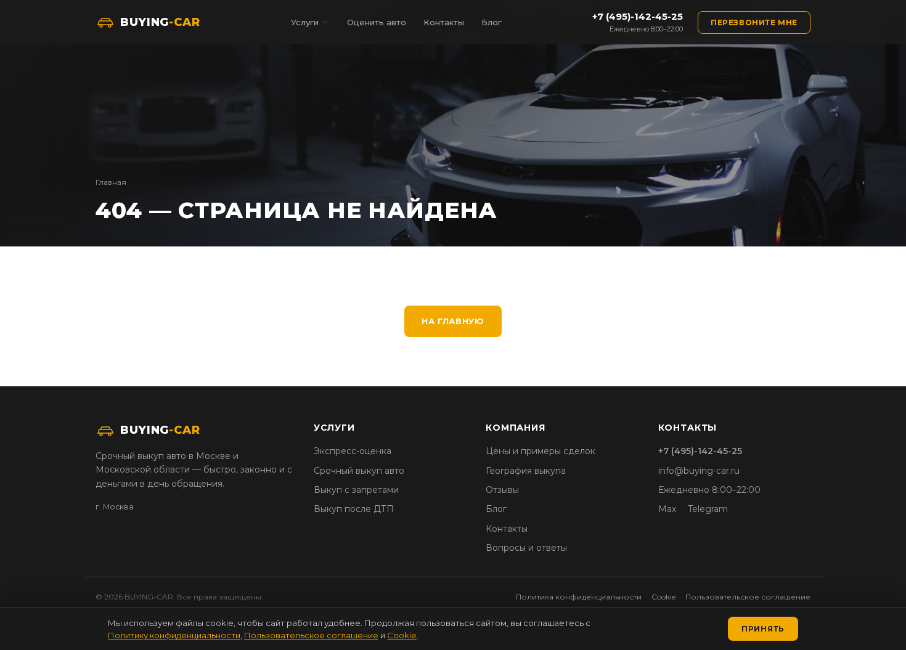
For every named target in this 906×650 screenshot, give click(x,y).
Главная (111, 182)
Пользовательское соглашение (747, 596)
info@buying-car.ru (699, 470)
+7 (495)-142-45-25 (637, 16)
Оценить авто (376, 22)
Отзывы (502, 489)
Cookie (663, 596)
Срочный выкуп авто (359, 470)
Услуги (305, 22)
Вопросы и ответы (526, 547)
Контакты (443, 22)
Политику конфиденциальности (174, 635)
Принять (763, 628)
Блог (491, 22)
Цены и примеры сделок (540, 451)
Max (667, 508)
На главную (453, 321)
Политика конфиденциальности (579, 596)
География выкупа (526, 470)
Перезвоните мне (754, 22)
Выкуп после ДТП (354, 508)
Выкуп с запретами (356, 489)
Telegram (708, 508)
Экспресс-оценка (352, 451)
